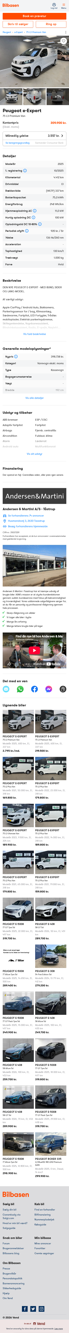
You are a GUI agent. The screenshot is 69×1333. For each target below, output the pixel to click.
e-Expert (18, 32)
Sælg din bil (9, 1209)
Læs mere (58, 1328)
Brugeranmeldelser (13, 1248)
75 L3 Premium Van (36, 32)
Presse (6, 1268)
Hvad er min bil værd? (15, 1223)
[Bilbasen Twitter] (33, 1309)
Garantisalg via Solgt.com (11, 1216)
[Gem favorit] (63, 41)
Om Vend (8, 1298)
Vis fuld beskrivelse (34, 334)
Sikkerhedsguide (12, 1288)
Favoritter (39, 1248)
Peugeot (7, 32)
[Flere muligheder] (65, 32)
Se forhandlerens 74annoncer (26, 516)
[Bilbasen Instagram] (41, 1309)
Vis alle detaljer (34, 398)
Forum (6, 1243)
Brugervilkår (9, 1273)
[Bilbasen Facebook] (25, 1309)
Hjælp (6, 1293)
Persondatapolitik (12, 1278)
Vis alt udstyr (34, 454)
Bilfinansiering (42, 1214)
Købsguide (40, 1224)
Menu (63, 8)
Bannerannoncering (13, 1283)
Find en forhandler (44, 1209)
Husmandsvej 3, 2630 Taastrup (26, 521)
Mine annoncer (42, 1243)
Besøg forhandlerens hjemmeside (28, 526)
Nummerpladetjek (44, 1219)
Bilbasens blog (11, 1253)
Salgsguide (9, 1228)
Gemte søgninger (44, 1253)
